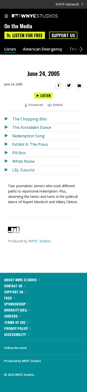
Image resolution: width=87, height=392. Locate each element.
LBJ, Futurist (23, 170)
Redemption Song (28, 136)
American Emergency (42, 49)
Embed (57, 105)
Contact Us (13, 285)
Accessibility (15, 334)
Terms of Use (15, 322)
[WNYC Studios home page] (41, 16)
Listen (10, 49)
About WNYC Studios (20, 279)
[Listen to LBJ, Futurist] (8, 170)
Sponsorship (15, 303)
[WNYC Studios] (14, 231)
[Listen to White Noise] (8, 161)
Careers (11, 315)
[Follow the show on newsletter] (61, 346)
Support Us (63, 35)
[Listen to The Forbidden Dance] (8, 127)
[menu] (6, 16)
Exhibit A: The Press (30, 144)
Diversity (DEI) (15, 309)
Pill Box (19, 152)
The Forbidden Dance (31, 127)
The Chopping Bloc (29, 119)
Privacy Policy (16, 328)
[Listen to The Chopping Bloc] (8, 119)
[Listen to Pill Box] (8, 153)
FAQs (8, 297)
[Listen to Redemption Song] (8, 136)
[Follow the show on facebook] (35, 346)
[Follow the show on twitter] (48, 346)
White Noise (23, 161)
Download (36, 105)
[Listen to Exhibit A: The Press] (8, 144)
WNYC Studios (40, 241)
